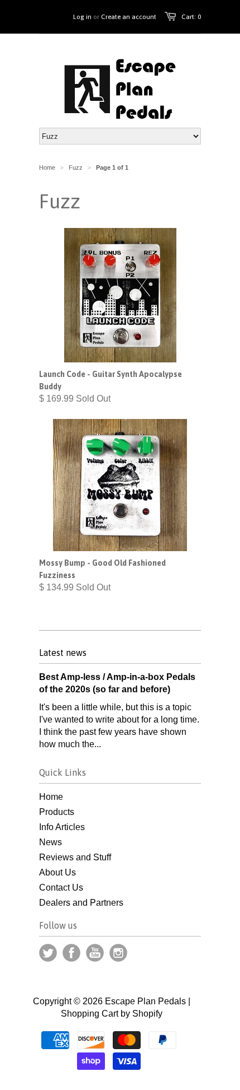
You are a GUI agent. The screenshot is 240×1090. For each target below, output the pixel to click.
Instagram (118, 953)
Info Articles (62, 827)
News (50, 842)
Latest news (63, 653)
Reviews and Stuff (75, 857)
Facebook (71, 953)
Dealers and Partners (81, 902)
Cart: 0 (191, 17)
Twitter (48, 953)
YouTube (95, 953)
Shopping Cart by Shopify (111, 1013)
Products (56, 812)
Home (51, 797)
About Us (57, 872)
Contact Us (61, 887)
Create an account (128, 17)
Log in (82, 17)
